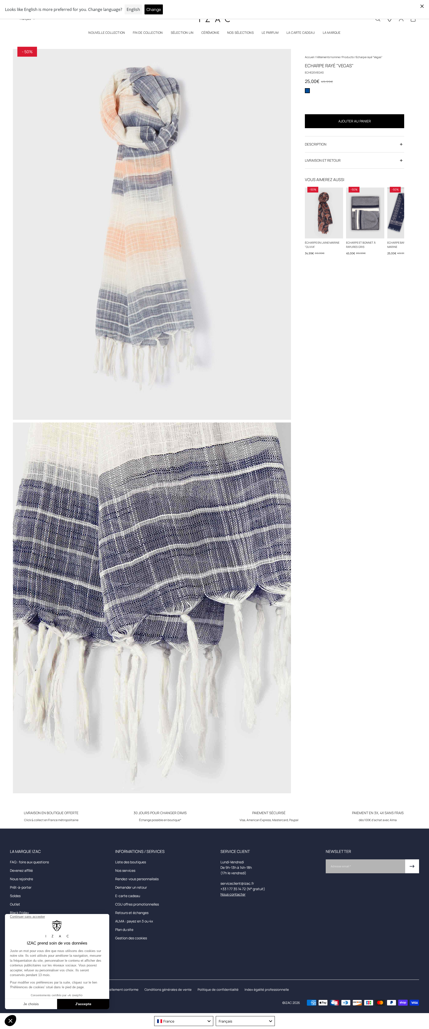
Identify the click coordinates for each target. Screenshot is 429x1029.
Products (348, 57)
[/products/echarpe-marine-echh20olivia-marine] (324, 213)
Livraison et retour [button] (323, 160)
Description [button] (315, 144)
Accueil (310, 57)
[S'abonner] (412, 866)
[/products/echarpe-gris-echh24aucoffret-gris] (365, 213)
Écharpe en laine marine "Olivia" (322, 245)
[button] (106, 33)
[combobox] (183, 1021)
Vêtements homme (328, 57)
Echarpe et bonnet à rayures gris (361, 245)
